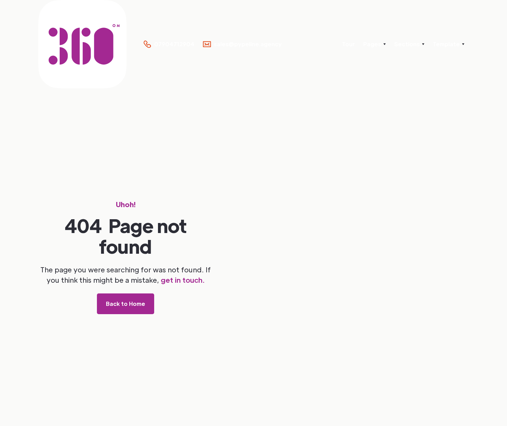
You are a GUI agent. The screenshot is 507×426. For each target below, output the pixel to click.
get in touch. (183, 279)
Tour (348, 44)
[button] (374, 44)
